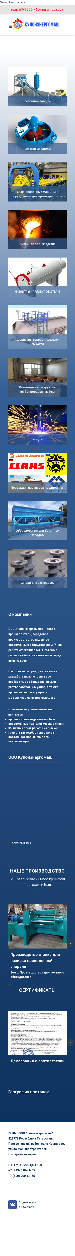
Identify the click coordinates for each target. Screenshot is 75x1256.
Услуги (37, 439)
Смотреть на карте (22, 1154)
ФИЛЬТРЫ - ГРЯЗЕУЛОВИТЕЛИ (37, 291)
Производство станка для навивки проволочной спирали (35, 960)
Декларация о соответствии (37, 1060)
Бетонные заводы (37, 101)
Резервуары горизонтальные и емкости (37, 342)
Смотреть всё (21, 842)
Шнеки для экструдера (38, 583)
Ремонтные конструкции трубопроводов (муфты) (37, 389)
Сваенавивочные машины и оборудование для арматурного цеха (37, 194)
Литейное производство (38, 244)
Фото (14, 972)
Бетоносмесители (37, 149)
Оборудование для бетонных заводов (37, 533)
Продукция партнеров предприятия (37, 487)
